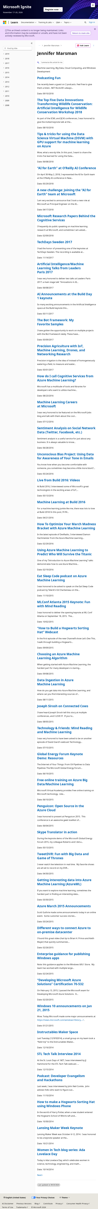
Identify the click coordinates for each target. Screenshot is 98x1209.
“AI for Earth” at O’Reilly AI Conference (66, 168)
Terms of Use (7, 1207)
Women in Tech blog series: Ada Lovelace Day (61, 1152)
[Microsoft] (4, 22)
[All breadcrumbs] (39, 46)
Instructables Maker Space (57, 1032)
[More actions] (93, 46)
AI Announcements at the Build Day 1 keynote (64, 296)
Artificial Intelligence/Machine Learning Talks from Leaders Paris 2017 (60, 268)
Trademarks (21, 1207)
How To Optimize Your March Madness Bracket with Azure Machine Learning (66, 526)
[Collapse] (31, 43)
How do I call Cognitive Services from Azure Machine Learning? (65, 378)
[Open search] (85, 22)
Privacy (59, 1203)
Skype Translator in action (57, 832)
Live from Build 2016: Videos (58, 480)
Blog (36, 1203)
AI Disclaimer (7, 1203)
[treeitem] (17, 54)
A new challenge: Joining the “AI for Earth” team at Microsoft (64, 192)
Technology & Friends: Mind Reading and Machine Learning (64, 730)
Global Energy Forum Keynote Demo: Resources (60, 756)
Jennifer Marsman (51, 45)
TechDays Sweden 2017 (54, 242)
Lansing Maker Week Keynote (60, 1128)
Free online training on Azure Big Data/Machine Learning (62, 782)
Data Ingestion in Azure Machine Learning (55, 682)
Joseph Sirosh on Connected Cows (62, 706)
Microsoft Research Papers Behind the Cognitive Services (66, 218)
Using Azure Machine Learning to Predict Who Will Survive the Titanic (64, 552)
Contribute (48, 1203)
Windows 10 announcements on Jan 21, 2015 (64, 1008)
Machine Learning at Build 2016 (61, 502)
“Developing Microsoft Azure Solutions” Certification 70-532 (60, 982)
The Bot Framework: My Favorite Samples (55, 322)
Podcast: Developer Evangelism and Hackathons (61, 1078)
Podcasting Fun (49, 78)
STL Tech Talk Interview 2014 (59, 1054)
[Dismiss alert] (93, 5)
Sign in (92, 22)
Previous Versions (24, 1203)
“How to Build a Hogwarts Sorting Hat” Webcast (63, 630)
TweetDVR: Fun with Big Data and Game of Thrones (63, 856)
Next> (40, 1175)
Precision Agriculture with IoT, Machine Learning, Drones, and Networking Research (61, 350)
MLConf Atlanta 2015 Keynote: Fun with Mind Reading (63, 604)
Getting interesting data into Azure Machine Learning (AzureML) (64, 882)
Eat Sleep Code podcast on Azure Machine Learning (62, 578)
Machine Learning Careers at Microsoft (57, 404)
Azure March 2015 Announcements (64, 906)
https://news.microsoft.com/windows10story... (59, 1020)
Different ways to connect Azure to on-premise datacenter (64, 930)
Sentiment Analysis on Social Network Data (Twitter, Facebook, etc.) (66, 430)
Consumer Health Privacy (77, 1203)
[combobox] (17, 48)
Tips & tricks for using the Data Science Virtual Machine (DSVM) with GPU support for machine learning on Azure (65, 140)
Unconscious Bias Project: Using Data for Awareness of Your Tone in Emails (65, 456)
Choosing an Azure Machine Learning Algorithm (58, 656)
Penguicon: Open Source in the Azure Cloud (60, 808)
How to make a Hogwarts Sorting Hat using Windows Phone (66, 1104)
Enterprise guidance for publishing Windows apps (63, 956)
